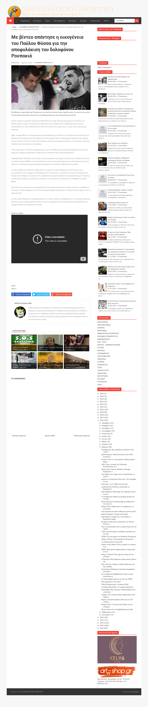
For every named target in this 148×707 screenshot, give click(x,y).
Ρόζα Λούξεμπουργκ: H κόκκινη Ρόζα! (114, 584)
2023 (102, 401)
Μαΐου (104, 441)
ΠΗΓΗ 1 (13, 286)
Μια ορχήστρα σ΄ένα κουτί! (111, 582)
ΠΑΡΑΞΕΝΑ (101, 359)
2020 (102, 409)
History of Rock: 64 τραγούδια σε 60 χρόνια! (117, 539)
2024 (102, 399)
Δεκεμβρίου (106, 423)
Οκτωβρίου (106, 428)
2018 (102, 415)
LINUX (99, 384)
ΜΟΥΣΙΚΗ (101, 350)
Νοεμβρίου (106, 426)
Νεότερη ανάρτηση (19, 436)
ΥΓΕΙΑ (99, 367)
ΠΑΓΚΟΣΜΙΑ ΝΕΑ (103, 356)
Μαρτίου (105, 447)
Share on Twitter (43, 294)
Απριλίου (105, 444)
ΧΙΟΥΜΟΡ (101, 379)
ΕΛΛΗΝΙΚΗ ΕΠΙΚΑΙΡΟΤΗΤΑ (44, 62)
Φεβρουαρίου (107, 612)
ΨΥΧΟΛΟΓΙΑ (102, 382)
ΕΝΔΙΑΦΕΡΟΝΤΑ (103, 339)
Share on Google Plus (63, 294)
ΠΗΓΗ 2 (13, 289)
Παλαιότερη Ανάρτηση (82, 436)
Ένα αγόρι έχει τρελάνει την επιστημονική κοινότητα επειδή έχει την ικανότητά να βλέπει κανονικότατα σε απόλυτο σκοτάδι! (122, 111)
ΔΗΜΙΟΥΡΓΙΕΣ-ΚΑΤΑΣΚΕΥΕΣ (108, 333)
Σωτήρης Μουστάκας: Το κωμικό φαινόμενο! (117, 587)
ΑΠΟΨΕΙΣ (101, 328)
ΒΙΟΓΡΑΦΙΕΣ (102, 331)
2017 (102, 417)
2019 (102, 412)
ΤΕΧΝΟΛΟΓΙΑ (102, 365)
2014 (102, 620)
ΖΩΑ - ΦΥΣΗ (101, 342)
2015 (102, 617)
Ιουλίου (105, 436)
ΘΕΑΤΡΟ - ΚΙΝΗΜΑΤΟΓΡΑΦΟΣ (108, 345)
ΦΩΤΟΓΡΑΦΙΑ (102, 376)
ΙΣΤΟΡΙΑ (100, 348)
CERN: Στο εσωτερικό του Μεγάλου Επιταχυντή (118, 536)
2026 (102, 394)
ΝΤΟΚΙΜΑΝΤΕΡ (103, 353)
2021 (102, 407)
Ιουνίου (105, 439)
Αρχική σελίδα (50, 436)
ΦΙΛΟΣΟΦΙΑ (101, 373)
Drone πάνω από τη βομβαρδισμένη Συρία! (117, 609)
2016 (102, 420)
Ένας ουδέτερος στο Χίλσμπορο (118, 143)
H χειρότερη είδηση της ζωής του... (118, 202)
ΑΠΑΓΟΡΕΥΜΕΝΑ (104, 325)
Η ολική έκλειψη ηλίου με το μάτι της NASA (116, 579)
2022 (102, 404)
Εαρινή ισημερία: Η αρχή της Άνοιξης (114, 514)
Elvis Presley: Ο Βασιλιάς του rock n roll (120, 94)
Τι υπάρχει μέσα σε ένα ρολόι (111, 542)
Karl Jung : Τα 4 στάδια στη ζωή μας (114, 484)
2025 (102, 396)
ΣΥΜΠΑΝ (100, 362)
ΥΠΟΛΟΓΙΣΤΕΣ (103, 370)
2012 (102, 625)
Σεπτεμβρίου (107, 431)
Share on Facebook (23, 294)
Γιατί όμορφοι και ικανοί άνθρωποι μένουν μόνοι (118, 511)
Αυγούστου (106, 433)
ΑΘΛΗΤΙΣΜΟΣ (102, 322)
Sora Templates (134, 692)
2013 (102, 623)
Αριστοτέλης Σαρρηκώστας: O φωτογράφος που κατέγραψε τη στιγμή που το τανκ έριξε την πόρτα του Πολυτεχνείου (121, 252)
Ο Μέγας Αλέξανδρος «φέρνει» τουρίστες (120, 190)
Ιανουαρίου (106, 615)
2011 (102, 628)
